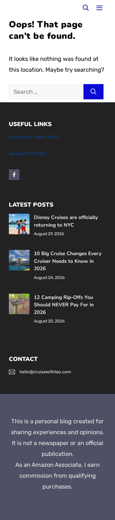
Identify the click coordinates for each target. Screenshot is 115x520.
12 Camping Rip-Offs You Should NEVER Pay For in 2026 (64, 305)
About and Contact (28, 153)
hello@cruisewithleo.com (45, 371)
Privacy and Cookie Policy (34, 137)
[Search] (93, 91)
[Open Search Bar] (86, 8)
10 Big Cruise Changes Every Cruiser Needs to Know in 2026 (67, 261)
